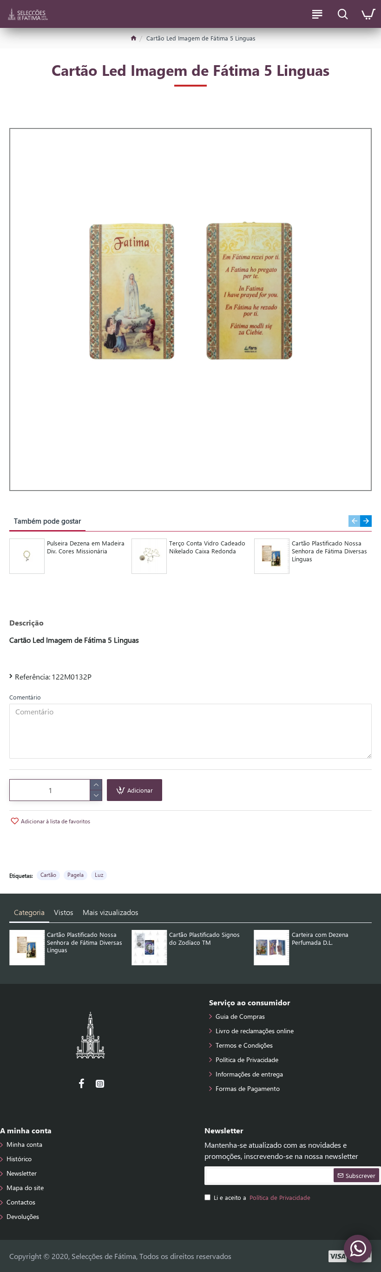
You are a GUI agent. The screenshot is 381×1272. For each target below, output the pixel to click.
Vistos (63, 912)
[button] (354, 521)
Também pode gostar (47, 520)
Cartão (48, 874)
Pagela (75, 874)
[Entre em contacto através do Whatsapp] (358, 1249)
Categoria (29, 912)
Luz (99, 874)
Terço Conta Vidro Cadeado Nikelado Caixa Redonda (207, 547)
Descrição (26, 622)
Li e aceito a (262, 1197)
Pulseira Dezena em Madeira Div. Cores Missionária (86, 547)
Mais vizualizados (110, 912)
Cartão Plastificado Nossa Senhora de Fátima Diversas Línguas (329, 551)
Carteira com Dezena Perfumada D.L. (320, 938)
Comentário (25, 697)
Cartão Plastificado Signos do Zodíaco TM (204, 938)
